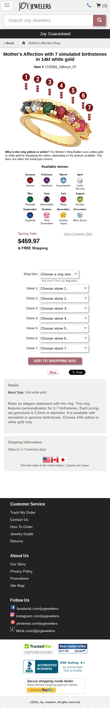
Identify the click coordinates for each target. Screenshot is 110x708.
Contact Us (19, 520)
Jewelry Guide (21, 534)
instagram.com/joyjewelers (37, 616)
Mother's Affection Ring (44, 43)
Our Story (18, 564)
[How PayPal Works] (55, 686)
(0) (104, 5)
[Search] (99, 20)
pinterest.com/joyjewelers (37, 623)
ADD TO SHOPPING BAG (55, 361)
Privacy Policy (21, 571)
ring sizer (71, 280)
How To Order (21, 527)
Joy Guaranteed (55, 33)
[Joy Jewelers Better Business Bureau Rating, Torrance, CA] (55, 666)
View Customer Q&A (78, 234)
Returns (16, 541)
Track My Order (23, 512)
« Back (9, 43)
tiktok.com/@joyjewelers (35, 631)
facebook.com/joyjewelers (37, 608)
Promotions (19, 578)
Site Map (17, 585)
